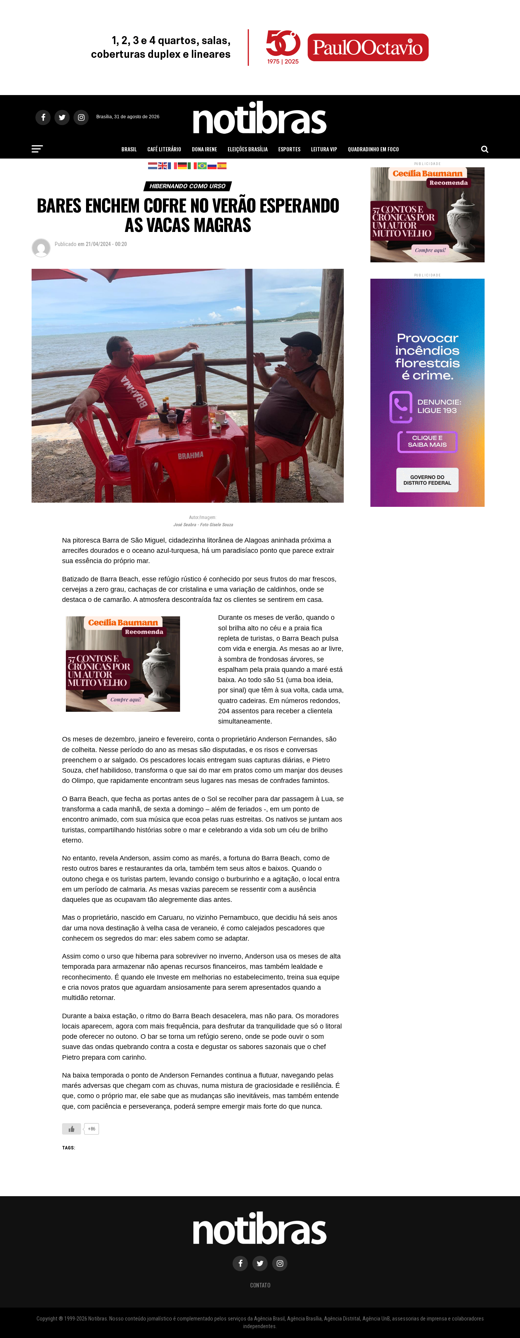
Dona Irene (204, 149)
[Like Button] (71, 1129)
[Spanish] (222, 165)
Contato (260, 1285)
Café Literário (164, 149)
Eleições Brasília (248, 149)
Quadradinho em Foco (373, 149)
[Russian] (212, 165)
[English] (163, 165)
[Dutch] (153, 165)
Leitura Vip (324, 149)
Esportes (289, 149)
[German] (183, 165)
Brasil (129, 149)
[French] (173, 165)
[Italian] (193, 165)
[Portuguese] (202, 165)
